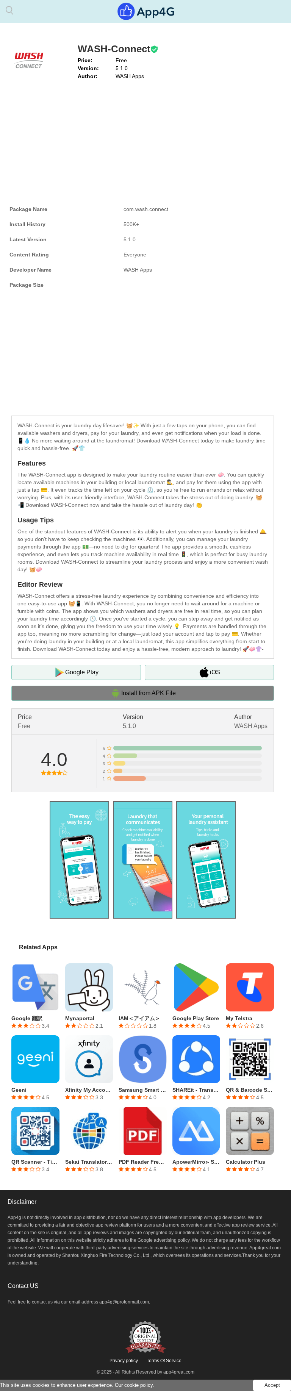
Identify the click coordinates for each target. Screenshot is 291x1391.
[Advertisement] (143, 141)
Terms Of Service (164, 1360)
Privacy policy (124, 1360)
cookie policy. (139, 1385)
